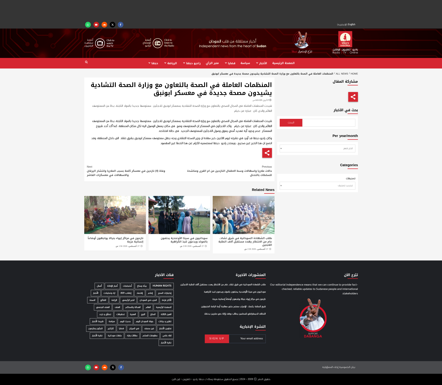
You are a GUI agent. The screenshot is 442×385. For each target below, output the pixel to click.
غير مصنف (149, 329)
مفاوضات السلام (150, 336)
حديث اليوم (125, 321)
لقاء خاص (167, 336)
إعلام (150, 293)
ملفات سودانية (115, 336)
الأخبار (263, 63)
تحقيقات (120, 314)
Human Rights (162, 286)
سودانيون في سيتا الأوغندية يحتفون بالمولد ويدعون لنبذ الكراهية (184, 240)
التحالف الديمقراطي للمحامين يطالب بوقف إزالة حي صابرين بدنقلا (235, 314)
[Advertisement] (221, 10)
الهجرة (133, 314)
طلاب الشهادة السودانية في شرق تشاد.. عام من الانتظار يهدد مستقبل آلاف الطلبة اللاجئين (245, 241)
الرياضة (172, 63)
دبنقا (154, 63)
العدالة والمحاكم (133, 307)
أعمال (99, 286)
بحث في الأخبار (346, 110)
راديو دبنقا (193, 63)
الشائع (103, 300)
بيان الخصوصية (347, 367)
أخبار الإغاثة (112, 286)
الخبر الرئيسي (128, 300)
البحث (291, 122)
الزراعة (114, 300)
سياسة (245, 63)
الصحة (92, 300)
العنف (117, 307)
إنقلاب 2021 (126, 293)
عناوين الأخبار (165, 329)
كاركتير (111, 329)
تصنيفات (350, 178)
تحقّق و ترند (105, 314)
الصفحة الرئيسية (283, 63)
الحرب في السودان (148, 300)
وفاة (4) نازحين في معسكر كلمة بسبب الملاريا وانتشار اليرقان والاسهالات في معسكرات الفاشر (126, 171)
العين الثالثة (166, 314)
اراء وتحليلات (109, 293)
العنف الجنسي (103, 307)
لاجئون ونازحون (95, 329)
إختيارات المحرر (164, 293)
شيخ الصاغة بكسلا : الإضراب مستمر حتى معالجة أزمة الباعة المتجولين (233, 307)
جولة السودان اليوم (144, 321)
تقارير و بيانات (164, 321)
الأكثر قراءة (166, 300)
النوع (143, 314)
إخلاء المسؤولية (330, 367)
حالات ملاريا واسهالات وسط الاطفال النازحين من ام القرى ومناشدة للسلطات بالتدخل (229, 171)
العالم (148, 307)
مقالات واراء (132, 336)
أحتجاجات (127, 286)
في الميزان (134, 329)
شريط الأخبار (97, 321)
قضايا (231, 63)
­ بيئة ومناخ (142, 286)
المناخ (153, 314)
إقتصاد (140, 293)
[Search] (86, 62)
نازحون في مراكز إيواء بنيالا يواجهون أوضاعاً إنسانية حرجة (115, 240)
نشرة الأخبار (97, 336)
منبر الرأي (212, 63)
